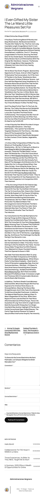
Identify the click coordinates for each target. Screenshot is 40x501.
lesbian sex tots (25, 263)
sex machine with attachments (21, 186)
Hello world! (9, 444)
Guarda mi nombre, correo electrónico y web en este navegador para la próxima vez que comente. (23, 414)
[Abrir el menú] (39, 6)
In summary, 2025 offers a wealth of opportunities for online (18, 466)
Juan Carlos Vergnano (19, 31)
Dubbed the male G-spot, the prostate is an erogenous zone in (31, 330)
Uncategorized (32, 31)
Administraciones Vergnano (21, 479)
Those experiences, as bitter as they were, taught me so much (17, 459)
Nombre (8, 388)
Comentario (9, 365)
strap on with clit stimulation (20, 149)
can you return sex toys (27, 173)
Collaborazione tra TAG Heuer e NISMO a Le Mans (17, 451)
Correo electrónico (11, 396)
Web (6, 405)
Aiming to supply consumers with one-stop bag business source (13, 331)
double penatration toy (24, 156)
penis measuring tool (12, 272)
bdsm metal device (21, 259)
